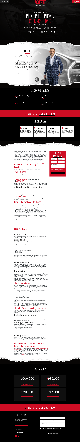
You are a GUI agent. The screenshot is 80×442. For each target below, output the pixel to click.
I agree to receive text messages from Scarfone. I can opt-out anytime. (57, 170)
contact (23, 354)
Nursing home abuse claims (21, 196)
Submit (57, 172)
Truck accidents (19, 178)
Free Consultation (5, 1)
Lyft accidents (25, 179)
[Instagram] (18, 435)
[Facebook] (16, 435)
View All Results (26, 384)
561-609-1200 (76, 1)
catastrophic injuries (26, 195)
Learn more (17, 74)
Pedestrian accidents (20, 180)
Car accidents (18, 175)
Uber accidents (19, 179)
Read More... (21, 100)
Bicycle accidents (19, 181)
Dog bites (18, 192)
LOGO (40, 3)
